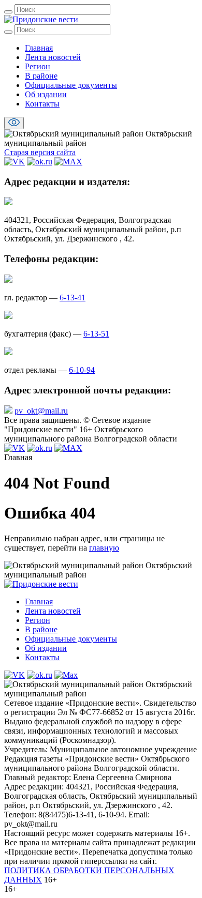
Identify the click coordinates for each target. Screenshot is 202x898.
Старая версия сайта (40, 152)
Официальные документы (71, 85)
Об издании (46, 94)
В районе (41, 75)
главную (104, 547)
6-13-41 (72, 297)
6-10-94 (82, 370)
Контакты (42, 103)
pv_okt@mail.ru (41, 410)
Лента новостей (53, 57)
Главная (39, 47)
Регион (37, 66)
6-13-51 (96, 333)
